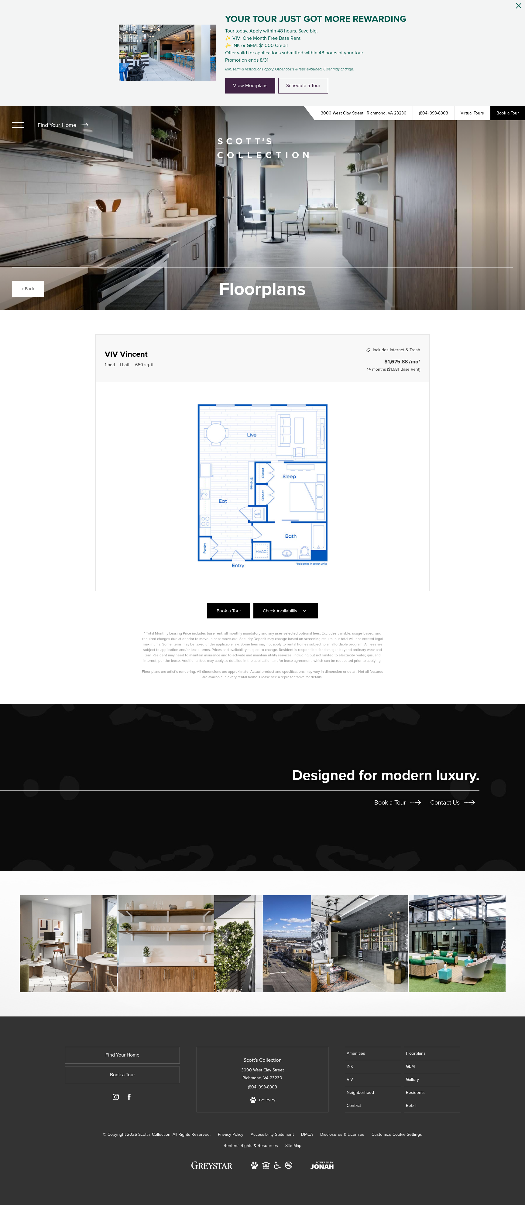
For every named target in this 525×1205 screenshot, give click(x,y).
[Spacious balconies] (262, 943)
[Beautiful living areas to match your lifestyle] (68, 943)
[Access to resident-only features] (359, 943)
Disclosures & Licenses (342, 1134)
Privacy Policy (230, 1134)
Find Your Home (58, 125)
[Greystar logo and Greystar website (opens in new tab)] (211, 1168)
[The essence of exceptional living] (165, 943)
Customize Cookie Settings (397, 1134)
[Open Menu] (18, 125)
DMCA (307, 1134)
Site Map (293, 1145)
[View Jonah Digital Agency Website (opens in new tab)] (322, 1166)
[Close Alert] (518, 7)
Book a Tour (390, 802)
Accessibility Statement (272, 1134)
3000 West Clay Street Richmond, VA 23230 (262, 1074)
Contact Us (445, 802)
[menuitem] (373, 1053)
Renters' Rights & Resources (251, 1145)
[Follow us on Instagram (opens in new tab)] (116, 1098)
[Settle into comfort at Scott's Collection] (457, 943)
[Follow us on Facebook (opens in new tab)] (129, 1098)
